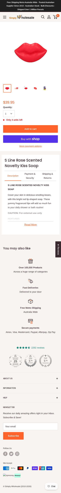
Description (12, 175)
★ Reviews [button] (58, 249)
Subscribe (13, 435)
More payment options (30, 146)
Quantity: (7, 107)
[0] (55, 17)
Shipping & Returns (47, 176)
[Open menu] (4, 17)
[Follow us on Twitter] (11, 454)
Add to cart (30, 129)
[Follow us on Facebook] (5, 454)
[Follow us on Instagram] (17, 454)
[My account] (49, 17)
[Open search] (43, 17)
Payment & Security (30, 176)
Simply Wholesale (12, 486)
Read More (30, 224)
